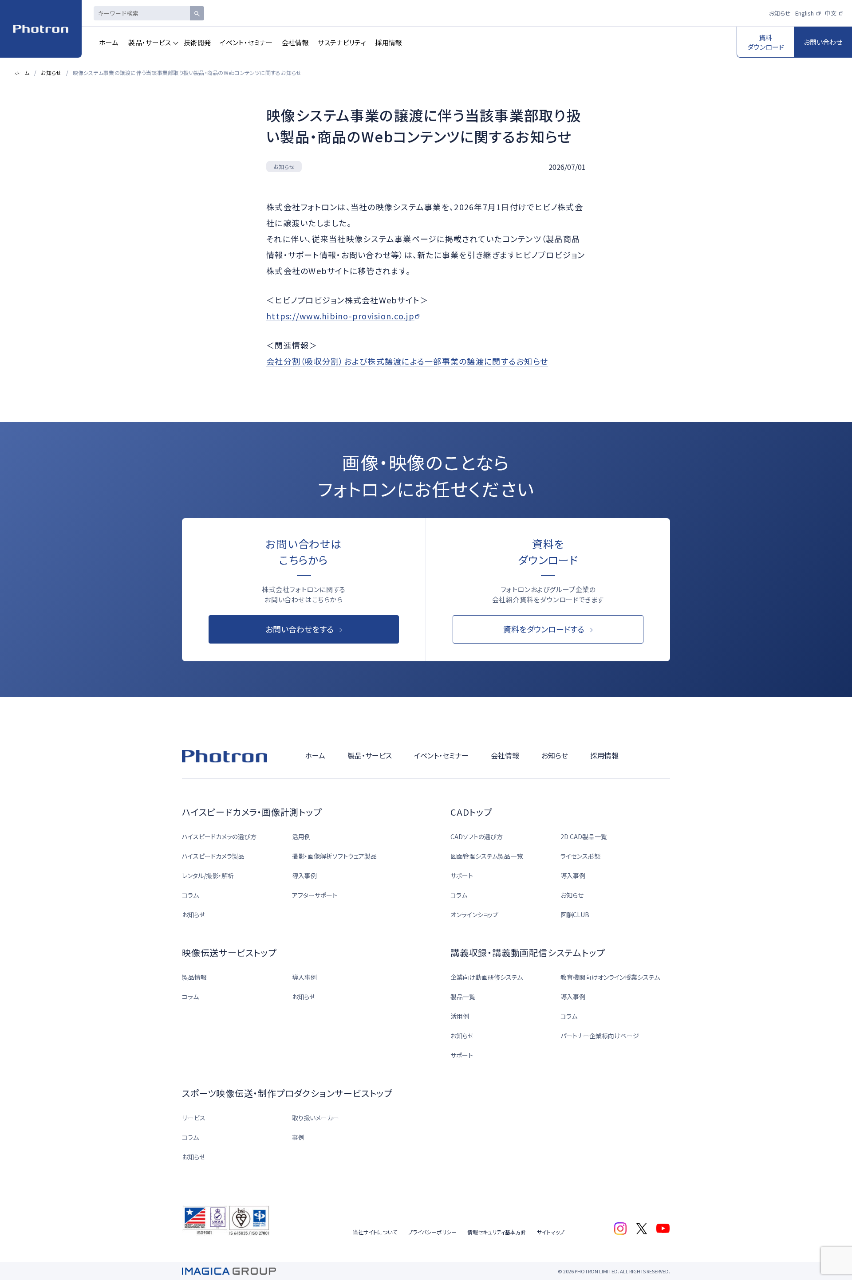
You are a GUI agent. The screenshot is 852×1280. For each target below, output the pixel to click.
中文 (830, 13)
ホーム (108, 42)
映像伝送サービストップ (229, 952)
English (804, 13)
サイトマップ (550, 1232)
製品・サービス (149, 42)
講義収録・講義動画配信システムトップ (527, 952)
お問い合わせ (823, 42)
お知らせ (780, 13)
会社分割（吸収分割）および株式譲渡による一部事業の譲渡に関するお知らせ (407, 361)
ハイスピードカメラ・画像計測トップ (252, 811)
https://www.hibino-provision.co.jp (340, 316)
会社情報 (295, 42)
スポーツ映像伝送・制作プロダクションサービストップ (287, 1093)
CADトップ (471, 811)
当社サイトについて (375, 1232)
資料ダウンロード (765, 42)
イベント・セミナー (246, 42)
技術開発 (197, 42)
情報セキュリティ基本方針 (496, 1232)
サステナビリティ (342, 42)
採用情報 (388, 42)
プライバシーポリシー (432, 1232)
